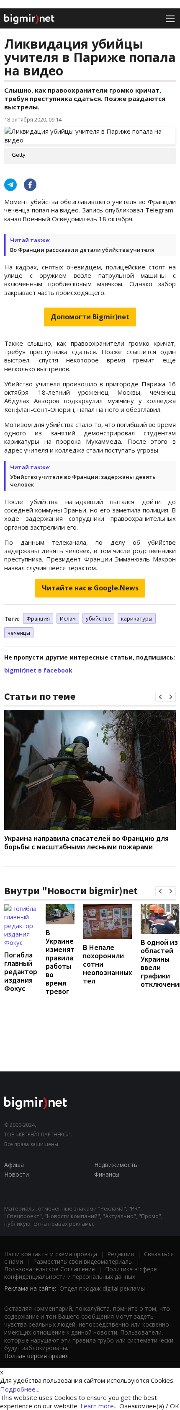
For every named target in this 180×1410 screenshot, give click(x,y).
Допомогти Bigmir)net (90, 316)
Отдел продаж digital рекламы (102, 1288)
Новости (16, 1174)
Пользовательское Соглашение (49, 1269)
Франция (38, 618)
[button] (160, 697)
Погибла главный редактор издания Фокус (20, 971)
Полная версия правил (36, 1356)
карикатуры (136, 618)
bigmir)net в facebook (38, 670)
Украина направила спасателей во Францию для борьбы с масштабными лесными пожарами (86, 842)
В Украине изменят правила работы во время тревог (60, 962)
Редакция (120, 1254)
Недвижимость (115, 1165)
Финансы (106, 1174)
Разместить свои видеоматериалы (83, 1261)
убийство (98, 618)
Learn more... (99, 1406)
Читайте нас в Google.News (90, 587)
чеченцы (19, 632)
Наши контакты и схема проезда (50, 1254)
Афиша (14, 1165)
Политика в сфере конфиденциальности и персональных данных (80, 1273)
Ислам (68, 618)
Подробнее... (19, 1389)
